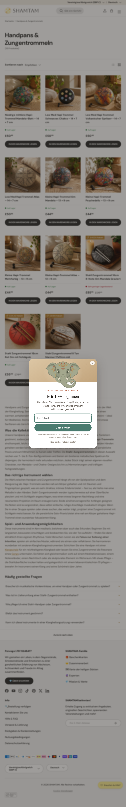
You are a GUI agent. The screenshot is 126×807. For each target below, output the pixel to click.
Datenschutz (71, 437)
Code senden (63, 427)
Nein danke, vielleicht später (63, 441)
